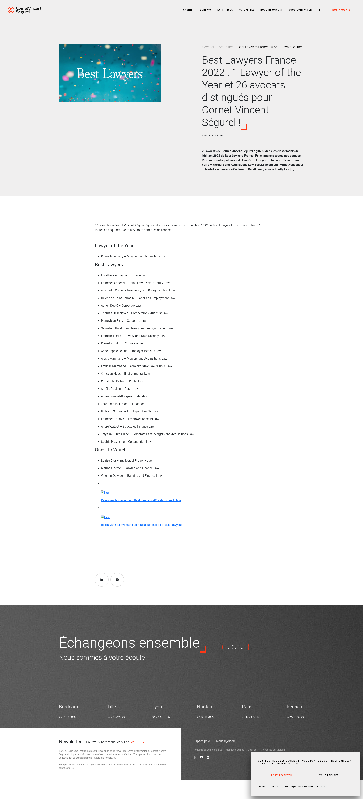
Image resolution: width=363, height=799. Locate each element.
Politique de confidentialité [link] (305, 786)
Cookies (252, 749)
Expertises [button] (225, 9)
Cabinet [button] (188, 9)
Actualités (247, 9)
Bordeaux (69, 706)
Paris (247, 706)
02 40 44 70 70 (205, 717)
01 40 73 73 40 (250, 717)
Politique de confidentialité (208, 749)
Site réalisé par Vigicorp (272, 749)
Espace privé (202, 741)
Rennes (294, 706)
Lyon (157, 706)
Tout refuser (329, 775)
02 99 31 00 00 (295, 717)
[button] (319, 10)
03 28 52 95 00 (116, 717)
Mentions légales (235, 749)
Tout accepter (281, 775)
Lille (112, 706)
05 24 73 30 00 (67, 717)
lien (131, 742)
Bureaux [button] (206, 9)
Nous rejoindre (271, 9)
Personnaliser (270, 786)
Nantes (204, 706)
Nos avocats (341, 9)
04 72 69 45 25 (161, 717)
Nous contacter (300, 9)
